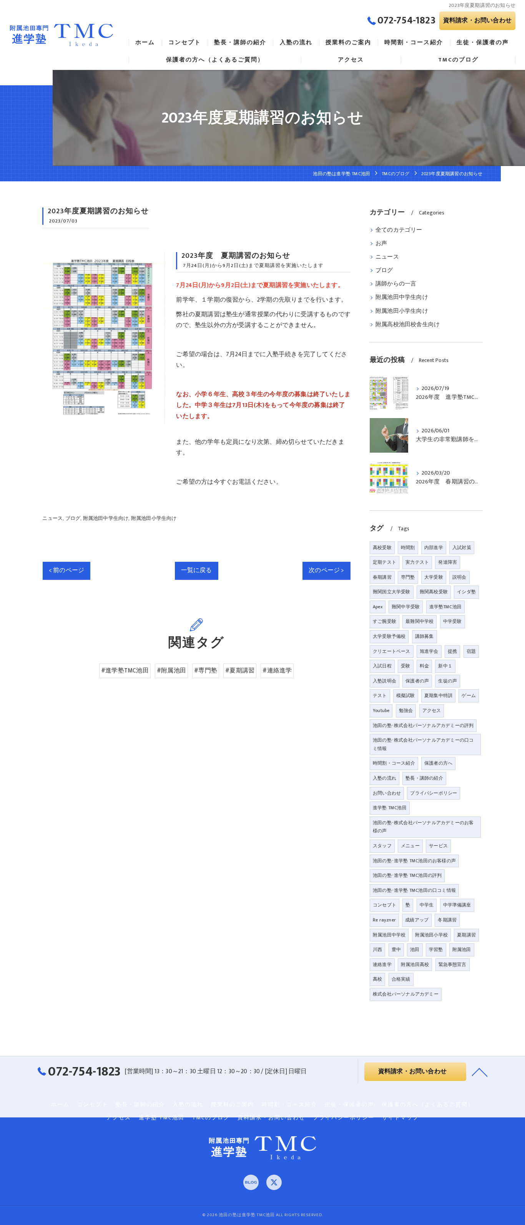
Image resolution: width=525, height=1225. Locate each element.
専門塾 (408, 577)
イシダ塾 (466, 592)
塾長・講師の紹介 (424, 778)
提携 (452, 651)
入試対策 (461, 547)
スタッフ (382, 846)
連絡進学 (382, 964)
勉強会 (406, 710)
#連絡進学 (277, 671)
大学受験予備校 (389, 636)
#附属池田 (171, 671)
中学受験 (452, 621)
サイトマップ (400, 1118)
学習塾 (436, 949)
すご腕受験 (384, 621)
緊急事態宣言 (453, 964)
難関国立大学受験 (391, 592)
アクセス (431, 710)
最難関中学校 (419, 621)
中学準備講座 (457, 905)
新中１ (445, 666)
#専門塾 (205, 671)
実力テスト (417, 562)
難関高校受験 (434, 592)
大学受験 (433, 577)
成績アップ (417, 920)
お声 (381, 243)
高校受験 (382, 547)
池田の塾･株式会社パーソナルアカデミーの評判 (423, 725)
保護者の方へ (438, 763)
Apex (377, 607)
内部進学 (433, 547)
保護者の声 (417, 681)
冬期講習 (447, 920)
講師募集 (424, 636)
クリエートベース (391, 651)
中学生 (427, 905)
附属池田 (461, 949)
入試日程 (382, 666)
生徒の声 (447, 681)
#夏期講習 (239, 671)
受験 (405, 666)
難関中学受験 (406, 607)
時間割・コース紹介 (394, 763)
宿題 (471, 651)
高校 (377, 979)
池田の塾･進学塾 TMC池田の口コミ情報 (414, 890)
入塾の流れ (384, 778)
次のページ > (326, 570)
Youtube (381, 710)
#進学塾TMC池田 (125, 671)
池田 (414, 949)
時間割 (408, 547)
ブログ (73, 518)
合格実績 (401, 979)
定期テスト (384, 562)
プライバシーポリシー (433, 793)
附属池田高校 (415, 964)
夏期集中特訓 (438, 695)
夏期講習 (466, 935)
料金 (424, 666)
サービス (438, 846)
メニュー (410, 846)
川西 (377, 949)
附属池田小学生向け (154, 518)
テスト (380, 695)
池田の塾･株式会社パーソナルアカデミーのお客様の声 (423, 827)
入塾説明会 (384, 681)
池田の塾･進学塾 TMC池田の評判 (407, 875)
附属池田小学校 (431, 935)
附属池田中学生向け (106, 518)
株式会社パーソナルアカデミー (406, 994)
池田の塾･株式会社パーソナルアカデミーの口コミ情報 (423, 744)
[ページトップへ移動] (479, 1071)
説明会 (459, 577)
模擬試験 (405, 695)
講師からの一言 (395, 284)
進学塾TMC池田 (445, 607)
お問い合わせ (387, 793)
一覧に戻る (196, 570)
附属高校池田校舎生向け (407, 324)
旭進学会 (429, 651)
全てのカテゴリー (398, 230)
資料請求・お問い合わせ (477, 20)
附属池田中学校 (389, 935)
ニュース (52, 518)
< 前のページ (66, 570)
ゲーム (469, 695)
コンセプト (384, 905)
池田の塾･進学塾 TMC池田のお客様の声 (414, 861)
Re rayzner (384, 920)
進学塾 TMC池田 (390, 808)
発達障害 (447, 562)
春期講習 (382, 577)
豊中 (396, 949)
